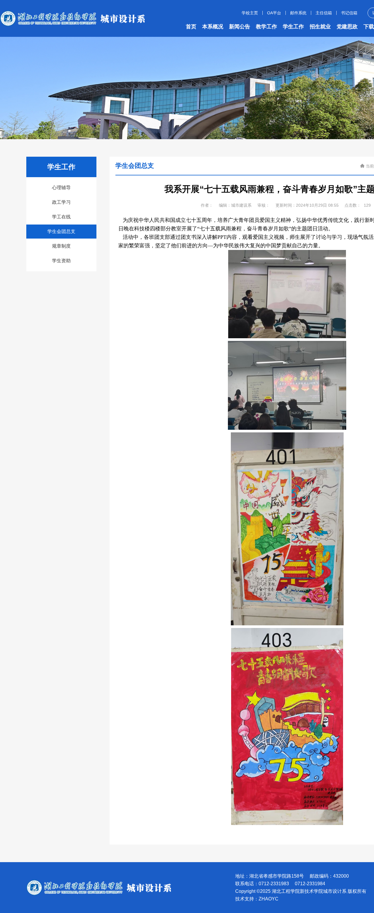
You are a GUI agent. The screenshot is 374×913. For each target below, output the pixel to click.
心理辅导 (61, 187)
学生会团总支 (61, 231)
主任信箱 (324, 13)
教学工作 (266, 26)
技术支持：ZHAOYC (256, 899)
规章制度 (61, 246)
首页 (191, 26)
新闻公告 (239, 26)
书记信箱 (349, 13)
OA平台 (274, 13)
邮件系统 (298, 13)
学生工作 (293, 26)
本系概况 (212, 26)
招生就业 (320, 26)
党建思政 (347, 26)
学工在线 (61, 216)
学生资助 (61, 260)
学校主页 (250, 13)
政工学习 (61, 202)
